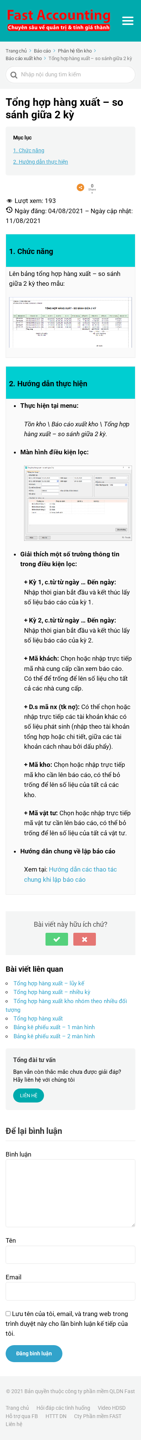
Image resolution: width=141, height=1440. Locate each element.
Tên (11, 1240)
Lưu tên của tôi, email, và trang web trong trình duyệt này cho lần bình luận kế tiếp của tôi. (67, 1324)
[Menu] (127, 21)
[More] (80, 187)
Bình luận (18, 1154)
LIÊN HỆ (28, 1095)
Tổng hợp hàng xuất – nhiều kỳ (52, 992)
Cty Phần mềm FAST (97, 1416)
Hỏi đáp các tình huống (63, 1408)
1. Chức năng (28, 150)
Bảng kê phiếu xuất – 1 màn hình (54, 1027)
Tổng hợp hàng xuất (38, 1018)
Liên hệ (14, 1424)
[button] (56, 939)
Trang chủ (17, 1408)
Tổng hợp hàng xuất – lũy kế (49, 983)
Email (13, 1277)
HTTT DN (56, 1416)
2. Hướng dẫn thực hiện (40, 162)
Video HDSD (112, 1408)
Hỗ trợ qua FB (22, 1416)
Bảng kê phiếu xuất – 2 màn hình (54, 1036)
